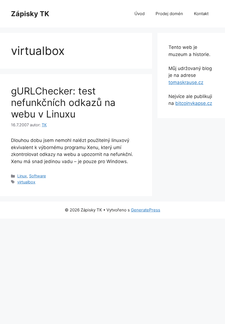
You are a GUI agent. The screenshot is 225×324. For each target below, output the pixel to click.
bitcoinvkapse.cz (193, 103)
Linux (22, 176)
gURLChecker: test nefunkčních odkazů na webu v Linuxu (63, 102)
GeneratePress (145, 210)
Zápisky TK (30, 14)
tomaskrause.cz (185, 82)
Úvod (139, 13)
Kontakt (201, 13)
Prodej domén (169, 13)
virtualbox (26, 182)
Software (37, 176)
